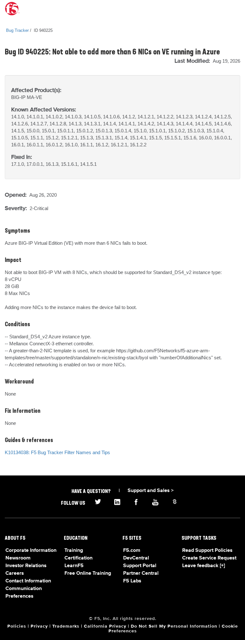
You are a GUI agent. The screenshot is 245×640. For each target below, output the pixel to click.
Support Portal (139, 565)
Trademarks (65, 626)
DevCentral (136, 558)
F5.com (131, 550)
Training (73, 550)
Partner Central (141, 573)
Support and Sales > (151, 490)
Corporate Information (30, 550)
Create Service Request (209, 558)
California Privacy (105, 626)
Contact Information (28, 581)
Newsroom (18, 558)
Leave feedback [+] (203, 565)
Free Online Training (87, 573)
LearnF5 (74, 565)
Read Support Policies (207, 550)
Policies (16, 626)
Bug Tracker (17, 30)
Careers (14, 573)
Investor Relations (26, 565)
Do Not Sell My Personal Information (174, 626)
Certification (78, 558)
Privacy (39, 626)
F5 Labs (132, 581)
